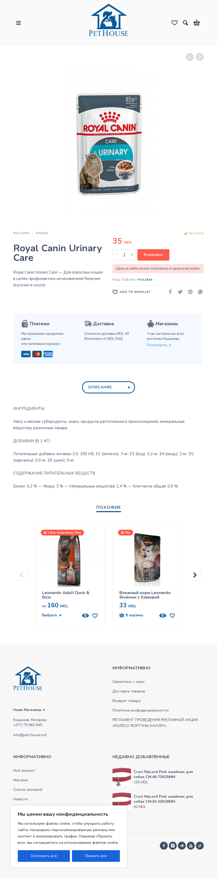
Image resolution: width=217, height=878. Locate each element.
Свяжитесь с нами (128, 681)
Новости (20, 799)
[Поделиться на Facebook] (169, 292)
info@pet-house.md (30, 734)
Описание (100, 387)
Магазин (21, 233)
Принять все (96, 855)
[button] (137, 615)
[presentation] (22, 575)
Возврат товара (126, 700)
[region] (69, 836)
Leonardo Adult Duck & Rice (65, 595)
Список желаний (27, 789)
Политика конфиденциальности (140, 710)
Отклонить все (44, 855)
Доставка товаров (128, 691)
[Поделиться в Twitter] (179, 292)
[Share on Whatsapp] (199, 292)
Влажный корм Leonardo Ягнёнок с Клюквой (145, 595)
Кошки (42, 233)
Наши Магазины (27, 710)
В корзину (153, 254)
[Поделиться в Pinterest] (189, 292)
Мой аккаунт (24, 770)
